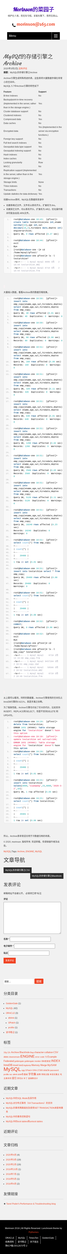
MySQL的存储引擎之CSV (17, 870)
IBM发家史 (46, 1061)
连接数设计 (33, 1078)
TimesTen (33, 1238)
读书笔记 (10, 1032)
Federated (9, 1061)
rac (10, 1074)
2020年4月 (11, 1155)
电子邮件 (9, 946)
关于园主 (34, 1242)
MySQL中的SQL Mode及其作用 (21, 1098)
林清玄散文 (54, 1074)
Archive (21, 851)
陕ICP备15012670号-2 (16, 1246)
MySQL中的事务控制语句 (18, 1116)
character (39, 1052)
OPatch (11, 1022)
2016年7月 (11, 1174)
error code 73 (41, 1057)
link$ (21, 1065)
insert (16, 1065)
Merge (43, 1065)
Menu (12, 35)
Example (52, 1056)
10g (5, 1052)
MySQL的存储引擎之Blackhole (47, 876)
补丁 (26, 1078)
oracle (46, 1070)
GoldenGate (12, 1003)
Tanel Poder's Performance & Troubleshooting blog (31, 1204)
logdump (27, 1065)
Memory (35, 1065)
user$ (20, 1074)
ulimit (15, 1074)
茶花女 (20, 1078)
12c (9, 1052)
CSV (55, 1052)
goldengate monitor (32, 1061)
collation (48, 1052)
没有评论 (23, 68)
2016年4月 (11, 1184)
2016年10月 (12, 1169)
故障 (39, 1074)
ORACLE (10, 1013)
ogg (23, 1070)
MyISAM (51, 1065)
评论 (6, 899)
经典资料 (9, 1242)
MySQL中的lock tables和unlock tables (24, 1121)
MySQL (7, 851)
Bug (32, 1052)
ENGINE (30, 851)
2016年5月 (11, 1179)
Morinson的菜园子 (33, 9)
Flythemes (34, 1232)
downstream (14, 1057)
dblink (11, 1018)
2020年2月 (11, 1164)
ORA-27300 (37, 1070)
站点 (6, 953)
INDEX (55, 1060)
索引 (14, 1078)
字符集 (32, 1074)
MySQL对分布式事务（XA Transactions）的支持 (29, 1103)
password (54, 1070)
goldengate (19, 1061)
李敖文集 (45, 1074)
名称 (6, 939)
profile (11, 1027)
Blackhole (24, 1052)
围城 (26, 1074)
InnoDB (8, 1064)
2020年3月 (11, 1159)
